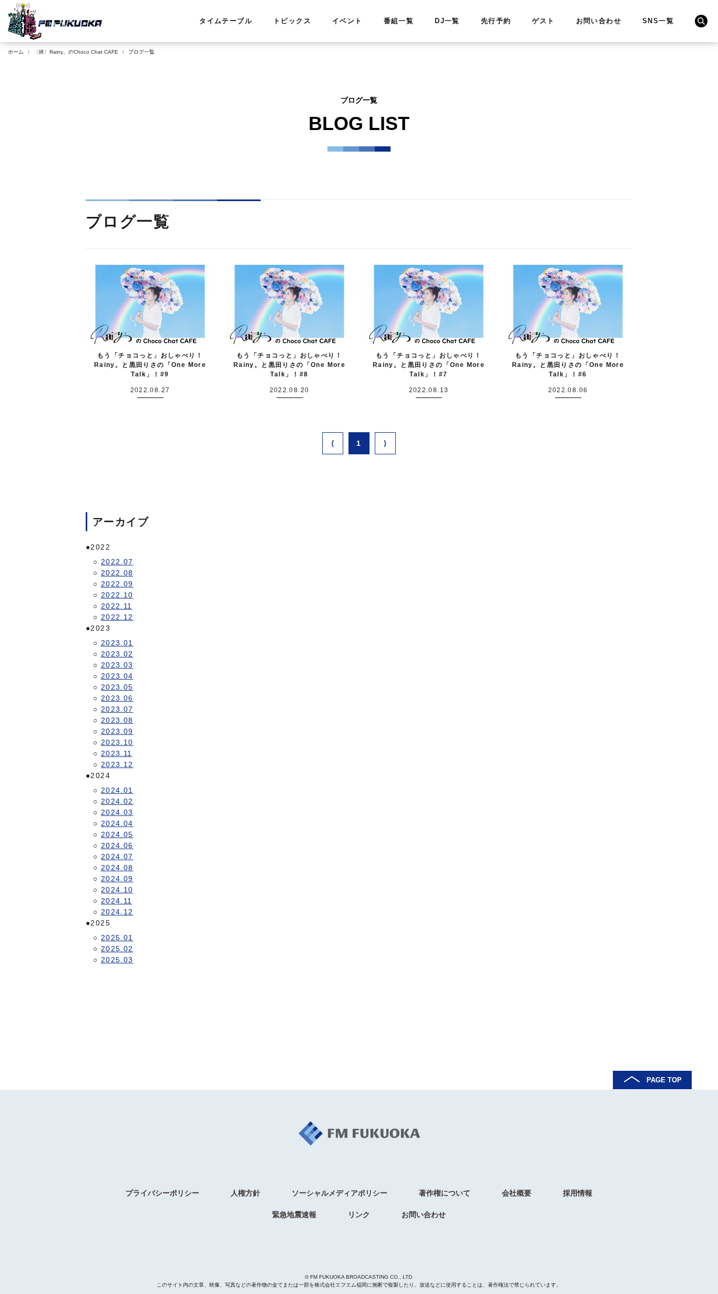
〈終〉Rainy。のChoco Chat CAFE (76, 52)
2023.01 (117, 643)
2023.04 (117, 676)
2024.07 (117, 856)
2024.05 (117, 834)
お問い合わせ (598, 21)
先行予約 (496, 21)
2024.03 (117, 812)
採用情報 (577, 1193)
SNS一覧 (658, 21)
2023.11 (116, 753)
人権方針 (245, 1193)
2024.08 (117, 867)
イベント (347, 21)
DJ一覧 (447, 21)
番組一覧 (399, 21)
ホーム (16, 52)
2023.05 (117, 687)
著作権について (444, 1193)
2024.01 (117, 790)
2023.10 (117, 742)
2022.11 (116, 606)
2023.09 (117, 731)
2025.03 (117, 959)
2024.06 (117, 845)
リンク (359, 1214)
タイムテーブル (225, 21)
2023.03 (117, 665)
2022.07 (117, 562)
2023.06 (117, 698)
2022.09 (117, 584)
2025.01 (117, 937)
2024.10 (117, 889)
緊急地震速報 (294, 1214)
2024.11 (116, 901)
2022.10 (117, 595)
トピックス (292, 21)
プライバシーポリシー (162, 1193)
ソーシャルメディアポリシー (339, 1193)
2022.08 (117, 573)
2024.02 (117, 801)
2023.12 (117, 764)
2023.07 (117, 709)
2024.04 (117, 823)
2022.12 (117, 617)
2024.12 (117, 912)
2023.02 (117, 654)
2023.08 (117, 720)
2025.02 (117, 948)
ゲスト (543, 21)
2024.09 (117, 878)
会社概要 (516, 1193)
